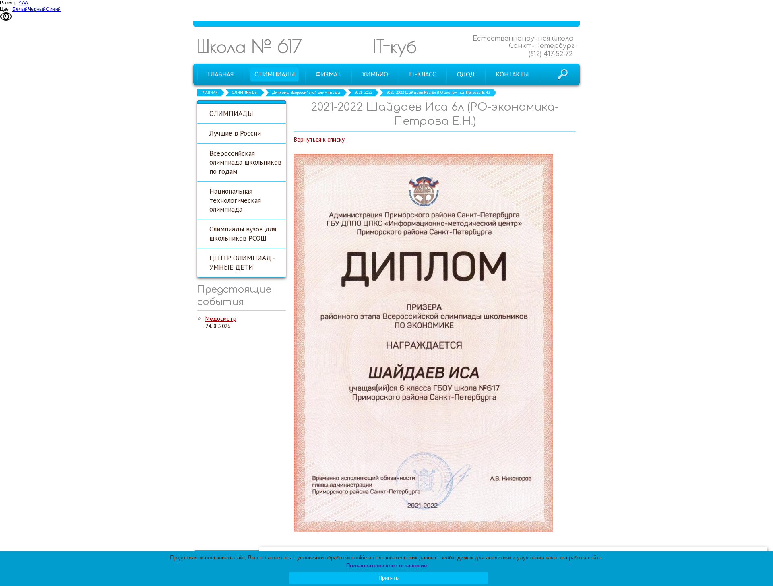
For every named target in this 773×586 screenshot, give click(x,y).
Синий (53, 9)
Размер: (9, 3)
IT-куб (395, 46)
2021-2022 (363, 92)
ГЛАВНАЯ (209, 92)
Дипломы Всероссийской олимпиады (306, 92)
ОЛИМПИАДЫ (245, 92)
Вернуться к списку (319, 139)
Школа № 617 (249, 46)
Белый (20, 9)
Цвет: (6, 9)
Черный (37, 9)
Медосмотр (220, 318)
